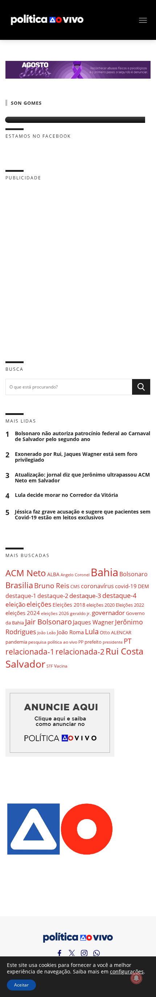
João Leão (46, 632)
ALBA (53, 574)
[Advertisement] (78, 265)
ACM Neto (25, 573)
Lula (92, 631)
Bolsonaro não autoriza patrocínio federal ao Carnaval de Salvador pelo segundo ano (82, 436)
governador (108, 612)
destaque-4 (119, 595)
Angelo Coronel (75, 574)
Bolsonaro (133, 574)
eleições (39, 604)
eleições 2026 (55, 613)
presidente (113, 642)
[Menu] (143, 20)
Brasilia (19, 585)
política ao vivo (62, 642)
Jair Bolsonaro (48, 622)
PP (80, 642)
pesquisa (37, 642)
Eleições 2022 (130, 605)
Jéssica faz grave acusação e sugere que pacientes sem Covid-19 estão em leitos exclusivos (83, 514)
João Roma (70, 632)
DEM (143, 586)
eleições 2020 (100, 605)
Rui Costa (124, 651)
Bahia (104, 572)
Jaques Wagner (93, 622)
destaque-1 (20, 596)
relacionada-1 (29, 651)
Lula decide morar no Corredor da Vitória (66, 495)
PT (128, 640)
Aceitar (21, 985)
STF (49, 666)
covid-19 (126, 586)
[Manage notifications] (136, 978)
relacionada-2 (80, 651)
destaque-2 (52, 596)
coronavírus (97, 586)
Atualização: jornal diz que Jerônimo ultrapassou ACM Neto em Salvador (82, 477)
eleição (15, 604)
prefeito (93, 642)
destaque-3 (85, 595)
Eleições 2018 (69, 604)
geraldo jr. (80, 613)
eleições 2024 (22, 612)
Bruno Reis (51, 585)
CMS (75, 586)
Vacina (60, 666)
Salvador (25, 663)
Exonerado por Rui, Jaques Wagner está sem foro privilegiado (76, 457)
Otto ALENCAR (115, 632)
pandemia (16, 642)
